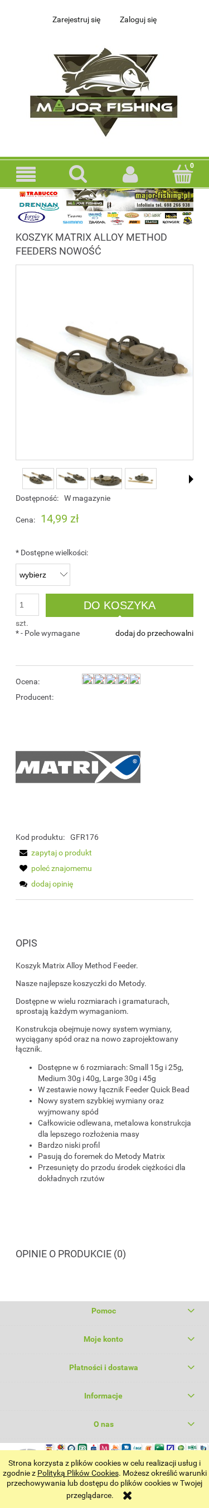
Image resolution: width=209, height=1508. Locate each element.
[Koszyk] (183, 173)
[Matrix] (78, 766)
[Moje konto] (131, 174)
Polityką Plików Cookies (78, 1473)
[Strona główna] (104, 89)
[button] (26, 174)
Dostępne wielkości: (52, 552)
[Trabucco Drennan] (104, 206)
